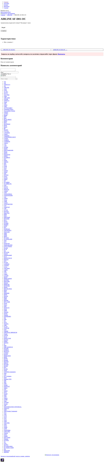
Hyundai (6, 223)
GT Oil (6, 210)
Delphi (5, 148)
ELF (5, 159)
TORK (6, 399)
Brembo (6, 129)
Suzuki (5, 393)
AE (5, 86)
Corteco (6, 143)
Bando (5, 115)
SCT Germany (7, 376)
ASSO (5, 105)
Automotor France (8, 109)
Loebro (6, 269)
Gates (5, 192)
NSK (5, 319)
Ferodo (6, 178)
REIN (5, 357)
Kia (5, 251)
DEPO (5, 153)
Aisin (5, 89)
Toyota (5, 404)
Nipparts (6, 312)
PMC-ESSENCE (8, 347)
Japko (5, 233)
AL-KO (6, 92)
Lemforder (6, 264)
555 (5, 81)
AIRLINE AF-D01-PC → (60, 49)
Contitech (6, 140)
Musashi (6, 300)
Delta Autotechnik (8, 150)
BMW (5, 121)
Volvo (5, 434)
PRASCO (6, 351)
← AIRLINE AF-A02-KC (8, 49)
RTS (5, 367)
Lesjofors (6, 265)
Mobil (5, 294)
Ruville (6, 369)
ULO (5, 417)
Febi (5, 173)
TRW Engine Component (10, 411)
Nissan (5, 313)
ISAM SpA (7, 229)
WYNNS (6, 440)
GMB (5, 201)
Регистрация (4, 12)
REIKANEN (7, 356)
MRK (5, 299)
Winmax (6, 439)
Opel (5, 329)
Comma (6, 138)
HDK (5, 214)
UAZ (5, 415)
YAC (5, 443)
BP (5, 128)
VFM (5, 428)
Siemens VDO (7, 379)
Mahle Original (8, 278)
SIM (5, 380)
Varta (5, 424)
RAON (6, 354)
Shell (5, 377)
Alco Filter (6, 95)
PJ (4, 344)
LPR (5, 271)
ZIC (5, 449)
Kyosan (6, 262)
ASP (5, 103)
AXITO (6, 112)
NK (5, 318)
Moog (5, 297)
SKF (5, 382)
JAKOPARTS (7, 230)
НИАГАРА (7, 450)
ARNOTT (6, 100)
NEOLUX (6, 307)
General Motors (8, 194)
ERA (5, 164)
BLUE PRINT (8, 119)
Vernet (5, 427)
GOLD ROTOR (8, 204)
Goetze (6, 202)
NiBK (5, 310)
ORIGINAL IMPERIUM (10, 332)
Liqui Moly (7, 268)
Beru (5, 118)
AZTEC (6, 113)
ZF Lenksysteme (8, 446)
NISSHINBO (7, 316)
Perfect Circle (7, 338)
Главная (6, 2)
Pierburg (6, 342)
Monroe (6, 296)
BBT (5, 116)
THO (5, 396)
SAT (5, 374)
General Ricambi (8, 195)
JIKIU (5, 236)
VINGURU (7, 431)
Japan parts (7, 232)
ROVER (6, 364)
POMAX (6, 350)
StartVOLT (7, 386)
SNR (5, 383)
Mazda (5, 287)
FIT (5, 181)
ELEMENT (7, 157)
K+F (5, 242)
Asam (5, 102)
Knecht (6, 253)
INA (5, 227)
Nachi (5, 303)
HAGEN (6, 211)
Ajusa (5, 90)
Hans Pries (6, 213)
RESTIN (6, 361)
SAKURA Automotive (10, 372)
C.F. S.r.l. (6, 131)
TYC (5, 412)
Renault (6, 360)
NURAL (6, 323)
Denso (5, 151)
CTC (5, 144)
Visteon (6, 433)
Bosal (5, 125)
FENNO (6, 175)
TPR (5, 405)
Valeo (5, 421)
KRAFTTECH (8, 258)
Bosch (5, 127)
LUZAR (6, 275)
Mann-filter (7, 281)
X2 (5, 442)
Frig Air (6, 188)
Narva (5, 304)
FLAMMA (7, 182)
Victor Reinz (7, 430)
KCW (5, 249)
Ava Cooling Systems (9, 111)
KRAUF (6, 259)
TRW (5, 409)
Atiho (5, 106)
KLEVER (6, 252)
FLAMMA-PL (8, 183)
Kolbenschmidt (8, 255)
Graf (5, 205)
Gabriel (6, 191)
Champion (6, 135)
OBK (5, 325)
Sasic (5, 373)
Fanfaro (6, 170)
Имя (2, 72)
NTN (5, 322)
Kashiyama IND (8, 245)
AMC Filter (7, 97)
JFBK (5, 234)
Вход (9, 12)
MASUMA (7, 286)
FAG (5, 169)
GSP (5, 208)
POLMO (6, 348)
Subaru (6, 391)
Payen (5, 337)
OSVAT (6, 335)
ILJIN (5, 226)
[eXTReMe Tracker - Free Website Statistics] (2, 461)
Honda (5, 221)
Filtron (5, 179)
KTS (5, 261)
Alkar (5, 96)
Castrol (6, 134)
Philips (5, 341)
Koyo (5, 256)
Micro (5, 290)
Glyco (5, 199)
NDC (5, 306)
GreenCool (7, 207)
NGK (5, 309)
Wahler (6, 436)
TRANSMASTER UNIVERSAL (13, 407)
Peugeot (6, 339)
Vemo (5, 425)
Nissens (6, 315)
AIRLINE (9, 15)
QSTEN (6, 353)
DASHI (6, 147)
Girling (6, 198)
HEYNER (6, 218)
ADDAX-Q (7, 84)
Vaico (5, 420)
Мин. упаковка (8, 42)
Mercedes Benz (8, 288)
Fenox (5, 176)
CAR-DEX (7, 132)
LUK (5, 272)
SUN (5, 392)
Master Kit (6, 284)
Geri (5, 197)
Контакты (6, 6)
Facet (5, 167)
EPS (5, 163)
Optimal (6, 331)
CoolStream (7, 141)
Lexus (5, 267)
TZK (5, 414)
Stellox (5, 388)
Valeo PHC (7, 423)
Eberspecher (7, 154)
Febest (5, 172)
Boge (5, 122)
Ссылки (6, 8)
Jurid (5, 240)
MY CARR (7, 302)
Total (5, 401)
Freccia (6, 186)
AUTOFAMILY (8, 108)
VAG (5, 418)
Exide (5, 166)
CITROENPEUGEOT (10, 137)
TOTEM (6, 402)
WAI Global (7, 437)
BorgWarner (7, 124)
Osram (5, 334)
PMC (5, 345)
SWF (5, 395)
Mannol (6, 283)
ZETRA (6, 444)
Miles (5, 291)
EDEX (5, 156)
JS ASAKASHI (8, 239)
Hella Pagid (7, 217)
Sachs (5, 370)
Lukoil (5, 274)
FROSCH (6, 189)
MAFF (5, 277)
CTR (5, 146)
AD (5, 83)
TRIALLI (6, 408)
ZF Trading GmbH (9, 447)
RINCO (6, 363)
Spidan (5, 385)
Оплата (6, 5)
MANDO (6, 280)
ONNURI (6, 328)
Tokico (5, 398)
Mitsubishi (6, 293)
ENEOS (6, 162)
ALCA (6, 93)
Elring (5, 160)
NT (5, 321)
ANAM (6, 99)
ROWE (6, 366)
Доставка (6, 3)
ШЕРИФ (6, 452)
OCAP (5, 326)
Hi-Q (5, 220)
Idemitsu (6, 224)
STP (5, 389)
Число (9, 74)
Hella (5, 216)
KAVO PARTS (8, 246)
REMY (6, 358)
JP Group (6, 237)
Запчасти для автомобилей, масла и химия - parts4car (15, 456)
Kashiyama (7, 243)
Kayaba (6, 248)
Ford (5, 185)
